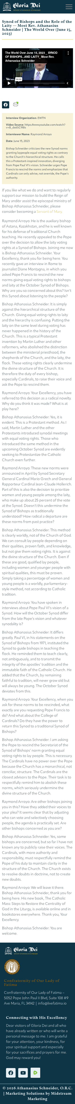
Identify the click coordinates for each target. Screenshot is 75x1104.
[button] (5, 104)
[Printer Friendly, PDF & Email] (15, 106)
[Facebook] (11, 1073)
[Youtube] (23, 1073)
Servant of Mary (49, 212)
